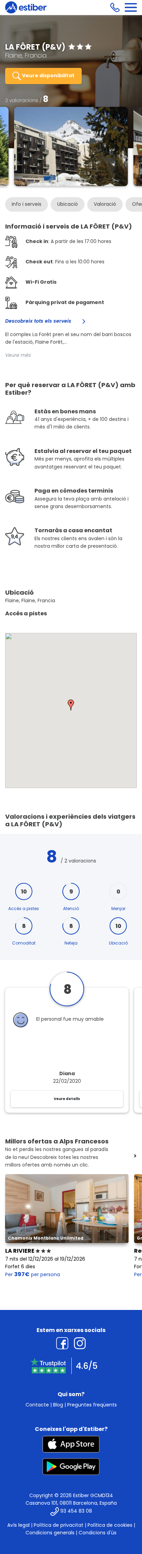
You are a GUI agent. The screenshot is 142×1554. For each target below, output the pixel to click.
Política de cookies (110, 1525)
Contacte (37, 1404)
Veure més (18, 355)
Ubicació (67, 204)
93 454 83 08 (76, 1510)
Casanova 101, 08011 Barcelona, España (71, 1503)
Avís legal (18, 1525)
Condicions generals (50, 1532)
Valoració (105, 204)
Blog (58, 1404)
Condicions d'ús (97, 1532)
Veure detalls (67, 1098)
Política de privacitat (58, 1525)
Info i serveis (26, 204)
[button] (71, 705)
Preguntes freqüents (92, 1404)
